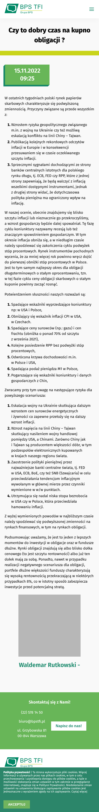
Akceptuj (16, 804)
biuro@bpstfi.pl (32, 721)
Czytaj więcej (79, 791)
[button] (91, 9)
